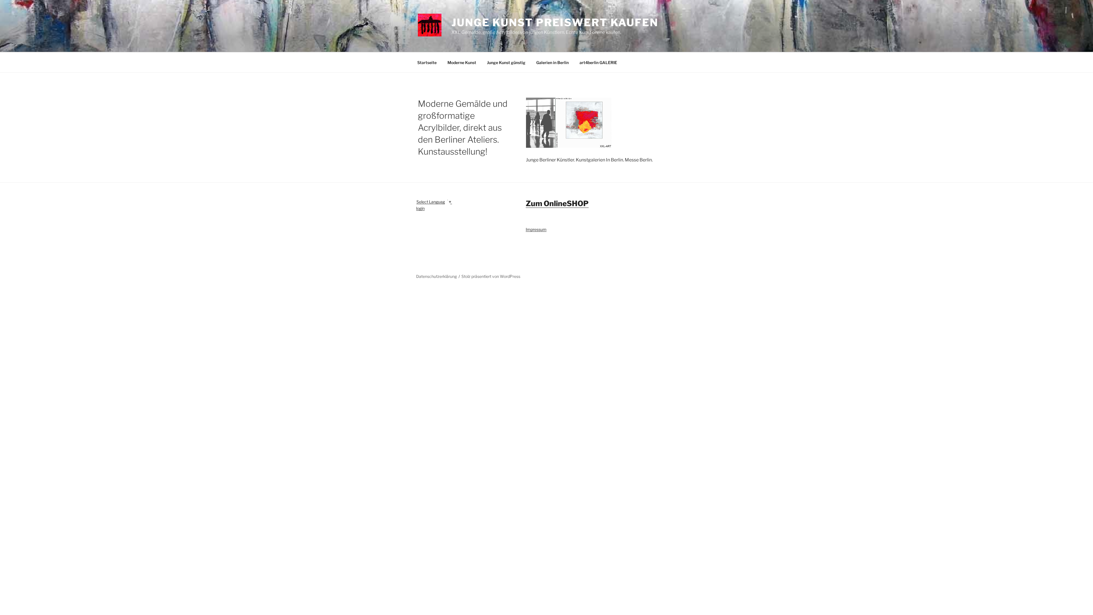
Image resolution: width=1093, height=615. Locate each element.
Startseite (427, 62)
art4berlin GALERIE (598, 62)
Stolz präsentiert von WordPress (490, 276)
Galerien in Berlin (552, 62)
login (420, 208)
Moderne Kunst (461, 62)
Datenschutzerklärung (436, 276)
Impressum (536, 229)
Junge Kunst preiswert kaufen (554, 22)
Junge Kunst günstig (506, 62)
